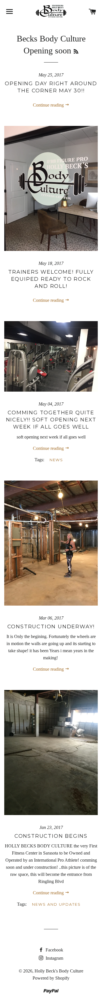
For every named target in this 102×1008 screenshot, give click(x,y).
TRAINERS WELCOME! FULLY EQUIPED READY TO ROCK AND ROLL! (51, 279)
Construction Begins (51, 836)
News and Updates (56, 904)
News (56, 460)
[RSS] (75, 52)
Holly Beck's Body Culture (59, 970)
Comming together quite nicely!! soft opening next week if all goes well (51, 420)
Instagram (53, 958)
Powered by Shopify (51, 978)
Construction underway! (51, 626)
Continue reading (49, 105)
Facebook (53, 949)
